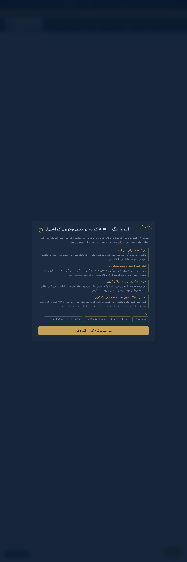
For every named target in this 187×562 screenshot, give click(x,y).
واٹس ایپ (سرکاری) (96, 319)
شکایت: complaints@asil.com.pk (63, 319)
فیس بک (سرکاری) (120, 319)
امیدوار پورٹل (140, 319)
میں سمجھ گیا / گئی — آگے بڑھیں (93, 330)
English (146, 226)
